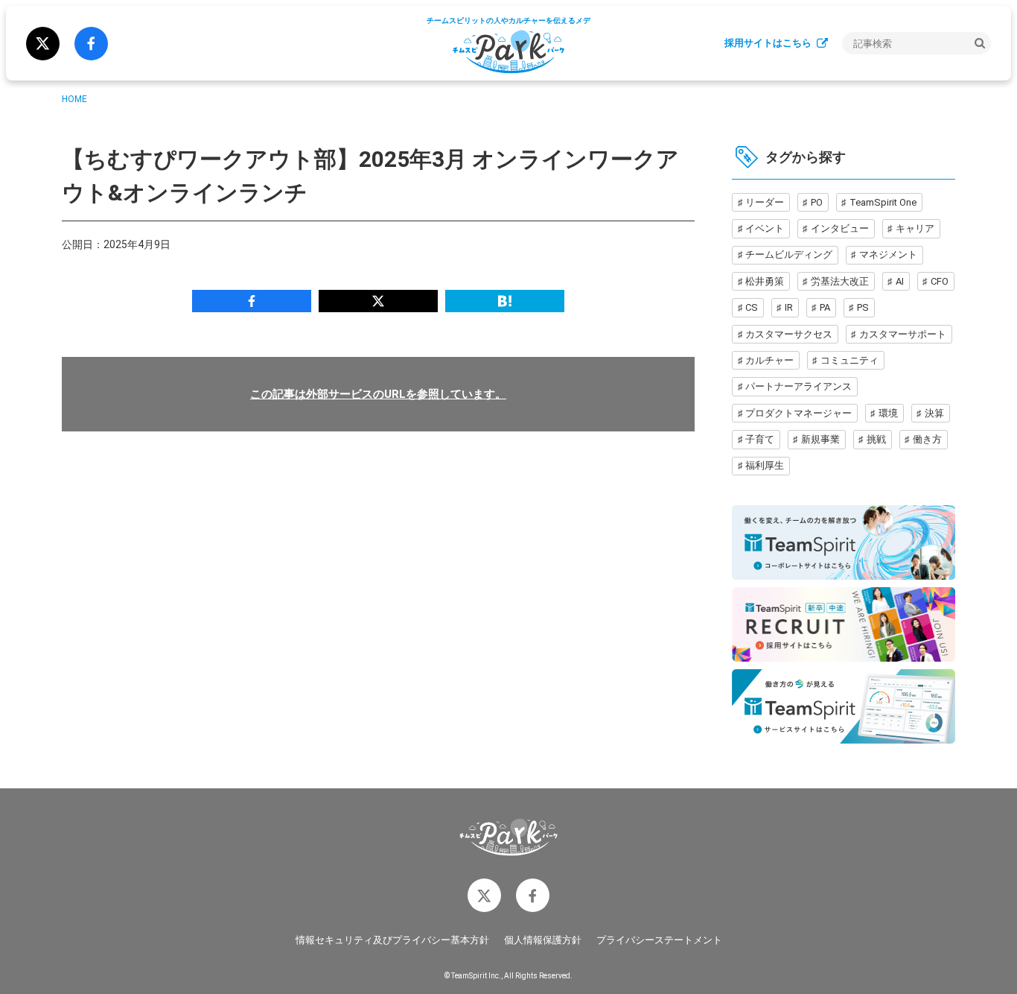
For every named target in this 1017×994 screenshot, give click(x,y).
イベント (764, 228)
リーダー (764, 202)
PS (863, 307)
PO (817, 202)
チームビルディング (788, 254)
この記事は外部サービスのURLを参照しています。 (378, 394)
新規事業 (820, 439)
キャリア (915, 228)
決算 (934, 413)
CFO (940, 281)
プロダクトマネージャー (798, 413)
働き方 (927, 439)
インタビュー (840, 228)
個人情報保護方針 (542, 940)
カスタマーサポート (902, 334)
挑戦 (876, 439)
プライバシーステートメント (659, 940)
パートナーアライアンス (798, 386)
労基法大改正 (840, 281)
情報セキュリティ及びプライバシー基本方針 (392, 940)
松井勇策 (764, 281)
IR (789, 307)
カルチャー (769, 360)
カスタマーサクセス (788, 334)
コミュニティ (849, 360)
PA (825, 307)
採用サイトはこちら (768, 42)
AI (900, 281)
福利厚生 (764, 465)
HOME (74, 99)
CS (751, 307)
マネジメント (888, 254)
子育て (759, 439)
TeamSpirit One (882, 202)
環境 (888, 413)
